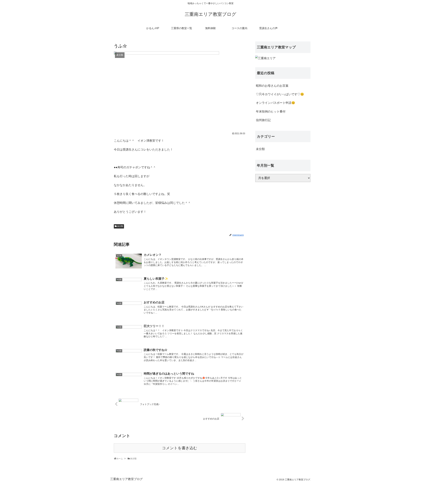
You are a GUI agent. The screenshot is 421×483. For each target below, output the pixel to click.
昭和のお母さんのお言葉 (272, 85)
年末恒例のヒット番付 (270, 111)
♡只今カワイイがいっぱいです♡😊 (280, 94)
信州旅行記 (263, 120)
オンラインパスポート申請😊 (275, 102)
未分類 (120, 226)
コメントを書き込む (179, 448)
